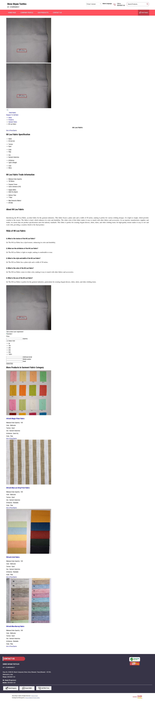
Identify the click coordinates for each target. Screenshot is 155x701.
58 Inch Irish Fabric (13, 557)
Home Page (12, 12)
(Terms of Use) (34, 695)
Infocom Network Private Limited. (32, 697)
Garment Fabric (12, 122)
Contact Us (57, 12)
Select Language (107, 3)
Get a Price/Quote (11, 130)
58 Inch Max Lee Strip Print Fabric (18, 488)
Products (11, 120)
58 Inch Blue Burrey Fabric (15, 626)
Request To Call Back (12, 115)
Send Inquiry (144, 12)
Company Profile (26, 12)
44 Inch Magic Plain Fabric (15, 419)
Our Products (43, 12)
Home (10, 117)
